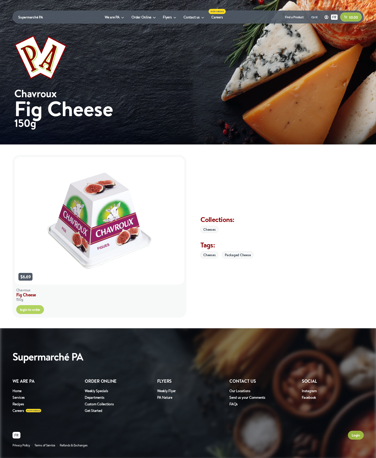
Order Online (141, 17)
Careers (217, 17)
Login (356, 435)
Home (17, 390)
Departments (94, 397)
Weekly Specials (96, 390)
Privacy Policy (21, 445)
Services (19, 397)
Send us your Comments (247, 397)
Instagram (309, 390)
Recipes (18, 404)
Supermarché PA (30, 17)
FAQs (233, 404)
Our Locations (239, 390)
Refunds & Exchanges (73, 445)
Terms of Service (44, 445)
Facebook (309, 397)
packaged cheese (238, 254)
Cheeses (209, 229)
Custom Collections (99, 404)
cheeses (209, 254)
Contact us (192, 17)
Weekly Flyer (166, 390)
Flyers (167, 17)
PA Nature (164, 397)
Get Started (93, 410)
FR (334, 17)
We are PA (112, 17)
